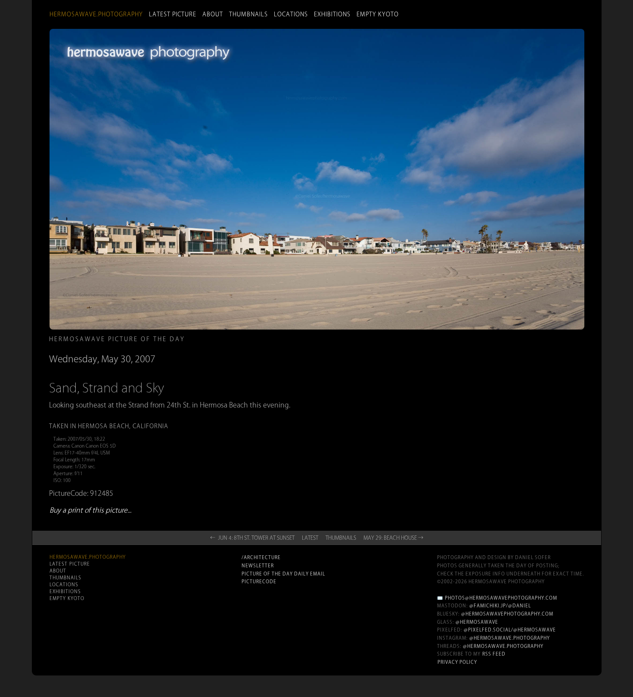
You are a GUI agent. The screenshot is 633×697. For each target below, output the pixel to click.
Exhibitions (332, 14)
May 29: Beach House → (393, 537)
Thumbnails (248, 14)
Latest (310, 537)
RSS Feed (494, 654)
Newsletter (258, 565)
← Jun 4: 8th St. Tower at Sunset (252, 537)
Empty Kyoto (378, 14)
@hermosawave (477, 622)
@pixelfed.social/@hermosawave (510, 630)
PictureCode (259, 581)
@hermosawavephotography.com (507, 614)
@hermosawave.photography (509, 638)
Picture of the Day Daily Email (283, 574)
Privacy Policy (457, 662)
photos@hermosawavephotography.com (501, 598)
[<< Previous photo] (144, 444)
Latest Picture (172, 14)
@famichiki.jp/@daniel (500, 606)
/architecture (261, 557)
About (212, 14)
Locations (291, 14)
